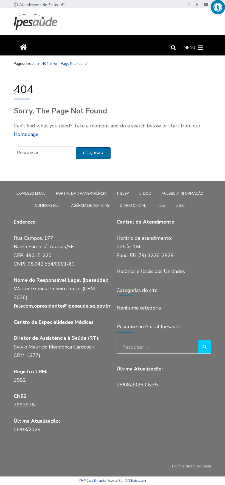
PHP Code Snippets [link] (92, 481)
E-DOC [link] (145, 193)
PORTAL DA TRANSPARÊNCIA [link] (81, 193)
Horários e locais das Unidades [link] (151, 271)
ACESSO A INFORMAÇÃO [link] (182, 193)
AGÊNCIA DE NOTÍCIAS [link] (90, 205)
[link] (218, 7)
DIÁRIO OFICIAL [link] (133, 205)
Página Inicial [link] (24, 63)
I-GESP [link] (123, 193)
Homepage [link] (26, 134)
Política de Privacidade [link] (191, 466)
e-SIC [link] (180, 205)
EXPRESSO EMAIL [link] (30, 193)
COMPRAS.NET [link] (47, 205)
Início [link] (161, 205)
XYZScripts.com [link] (135, 481)
